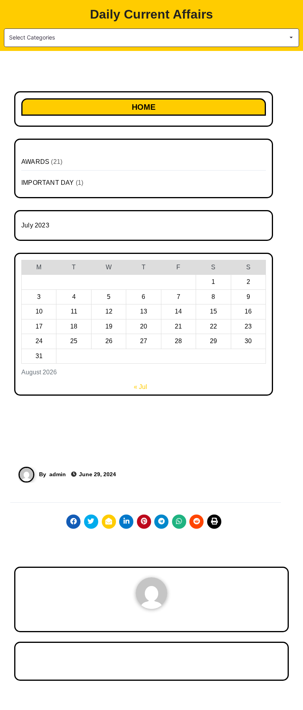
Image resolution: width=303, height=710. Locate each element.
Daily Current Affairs (151, 14)
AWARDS (35, 161)
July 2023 (35, 225)
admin (57, 474)
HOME (143, 107)
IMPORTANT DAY (47, 182)
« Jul (140, 386)
